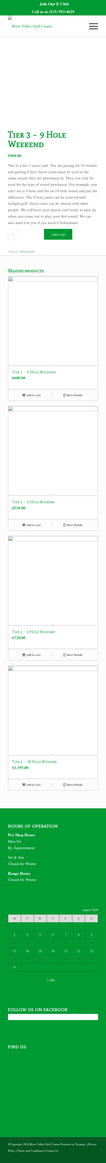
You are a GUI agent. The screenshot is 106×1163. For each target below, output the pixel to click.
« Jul (51, 979)
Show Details (74, 395)
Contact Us (52, 1150)
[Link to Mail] (86, 1156)
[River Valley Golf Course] (44, 26)
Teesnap (80, 1144)
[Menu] (91, 26)
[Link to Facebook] (79, 1156)
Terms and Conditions (30, 1150)
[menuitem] (54, 4)
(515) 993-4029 (61, 11)
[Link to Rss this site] (94, 1156)
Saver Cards (27, 251)
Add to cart (58, 234)
